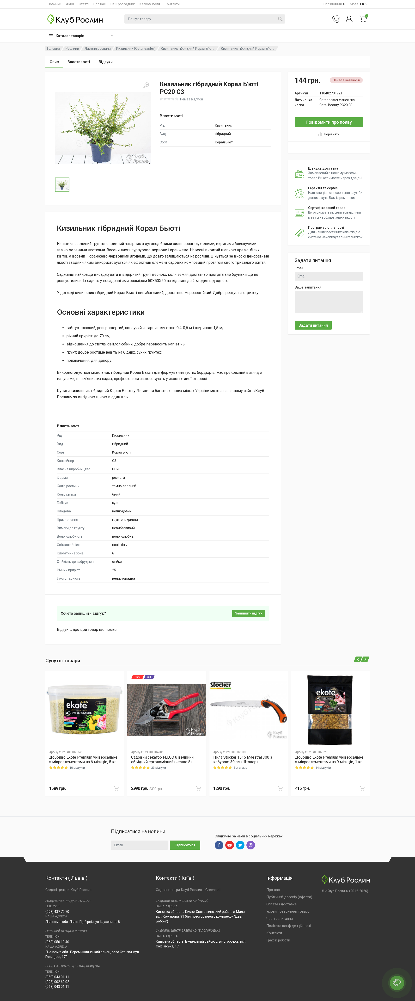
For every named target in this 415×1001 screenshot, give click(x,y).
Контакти (172, 4)
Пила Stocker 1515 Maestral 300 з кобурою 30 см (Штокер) (242, 759)
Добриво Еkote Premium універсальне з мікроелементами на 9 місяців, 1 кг (329, 759)
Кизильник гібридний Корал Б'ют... (188, 48)
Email (299, 268)
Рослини (72, 48)
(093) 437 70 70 (57, 912)
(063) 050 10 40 (57, 942)
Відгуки (106, 62)
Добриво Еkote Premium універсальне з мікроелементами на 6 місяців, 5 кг (83, 759)
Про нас (99, 4)
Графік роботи (278, 940)
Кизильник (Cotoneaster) (135, 48)
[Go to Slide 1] (62, 185)
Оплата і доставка (281, 904)
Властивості (78, 62)
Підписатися (185, 845)
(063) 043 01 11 (57, 987)
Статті (84, 4)
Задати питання (313, 325)
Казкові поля (150, 4)
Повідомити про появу (329, 122)
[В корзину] (116, 788)
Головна (53, 48)
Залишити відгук (248, 613)
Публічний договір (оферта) (289, 897)
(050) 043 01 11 (57, 977)
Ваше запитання (308, 287)
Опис (54, 62)
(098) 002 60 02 (57, 982)
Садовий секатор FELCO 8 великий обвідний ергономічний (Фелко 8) (162, 759)
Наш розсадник (122, 4)
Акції (70, 4)
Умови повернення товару (287, 911)
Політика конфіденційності (288, 926)
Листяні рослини (98, 48)
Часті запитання (279, 918)
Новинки (54, 4)
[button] (103, 128)
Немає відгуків (191, 99)
